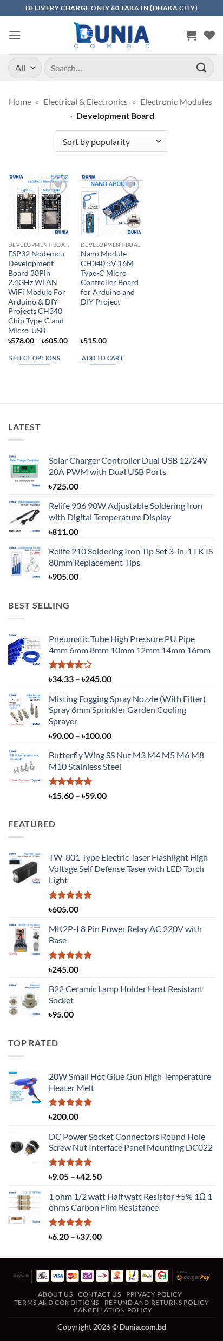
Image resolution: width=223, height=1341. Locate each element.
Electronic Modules (176, 101)
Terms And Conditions (56, 1302)
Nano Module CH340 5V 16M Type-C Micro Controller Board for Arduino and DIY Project (110, 277)
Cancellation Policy (113, 1310)
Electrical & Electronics (85, 101)
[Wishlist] (209, 35)
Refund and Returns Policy (156, 1302)
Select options (34, 357)
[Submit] (202, 67)
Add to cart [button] (102, 357)
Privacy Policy (154, 1294)
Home (20, 101)
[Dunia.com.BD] (111, 35)
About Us (55, 1294)
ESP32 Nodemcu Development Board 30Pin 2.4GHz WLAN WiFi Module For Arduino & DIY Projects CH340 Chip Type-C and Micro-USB (36, 291)
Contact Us (99, 1294)
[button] (14, 35)
